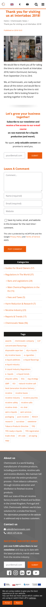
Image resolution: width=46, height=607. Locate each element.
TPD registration (32, 431)
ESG (22, 379)
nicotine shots (11, 407)
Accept (7, 603)
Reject (18, 603)
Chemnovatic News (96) (16, 323)
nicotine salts (26, 402)
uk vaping (33, 436)
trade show (10, 436)
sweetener (32, 421)
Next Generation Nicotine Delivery (19, 388)
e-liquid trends (23, 374)
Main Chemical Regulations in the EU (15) (23, 289)
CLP (38, 341)
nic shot (24, 407)
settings (32, 598)
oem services (25, 412)
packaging (9, 417)
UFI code (21, 436)
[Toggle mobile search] (36, 4)
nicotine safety (11, 402)
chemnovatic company (24, 341)
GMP (7, 383)
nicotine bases (21, 393)
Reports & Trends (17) (15, 316)
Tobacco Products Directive (16, 426)
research (9, 421)
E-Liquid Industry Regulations (18, 369)
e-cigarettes (29, 355)
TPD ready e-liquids (13, 431)
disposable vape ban (14, 350)
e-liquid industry (12, 364)
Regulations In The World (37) (19, 274)
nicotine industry (12, 398)
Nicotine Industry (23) (15, 310)
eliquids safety (11, 379)
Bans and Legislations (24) (20, 280)
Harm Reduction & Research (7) (20, 303)
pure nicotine (23, 417)
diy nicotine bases (13, 355)
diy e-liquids (31, 350)
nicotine (8, 393)
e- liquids (9, 374)
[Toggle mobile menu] (43, 4)
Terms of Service (33, 237)
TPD (33, 426)
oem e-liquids (11, 412)
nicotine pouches (30, 398)
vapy (7, 440)
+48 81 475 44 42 (14, 532)
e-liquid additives (12, 360)
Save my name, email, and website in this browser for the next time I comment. (22, 224)
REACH (35, 417)
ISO (14, 383)
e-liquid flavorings (31, 360)
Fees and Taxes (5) (16, 297)
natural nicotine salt (27, 383)
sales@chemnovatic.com (18, 529)
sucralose (20, 421)
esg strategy (33, 379)
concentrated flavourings (16, 345)
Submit (35, 155)
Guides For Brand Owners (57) (19, 268)
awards (8, 341)
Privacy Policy (16, 237)
